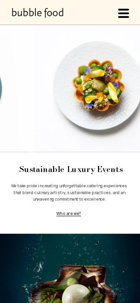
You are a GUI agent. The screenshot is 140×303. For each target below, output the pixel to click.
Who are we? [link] (68, 213)
